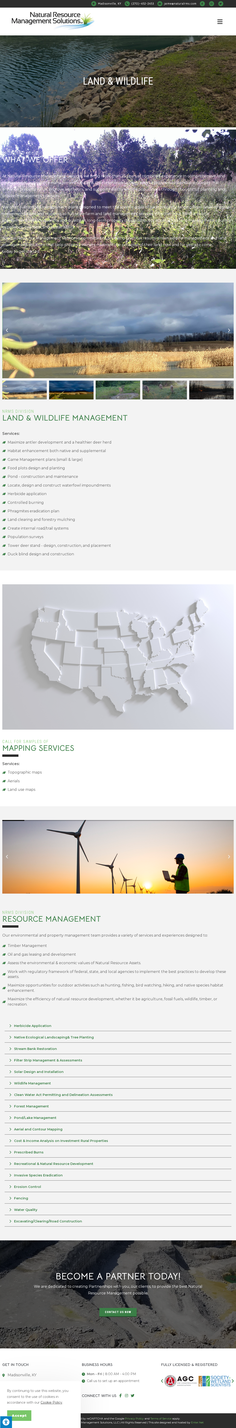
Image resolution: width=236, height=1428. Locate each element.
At (42, 176)
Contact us (223, 245)
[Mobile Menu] (220, 21)
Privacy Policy (134, 1418)
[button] (7, 330)
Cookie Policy (51, 1402)
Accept (19, 1415)
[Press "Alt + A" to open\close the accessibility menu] (6, 1422)
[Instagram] (126, 1395)
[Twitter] (132, 1395)
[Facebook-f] (120, 1395)
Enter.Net (197, 1422)
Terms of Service (160, 1418)
